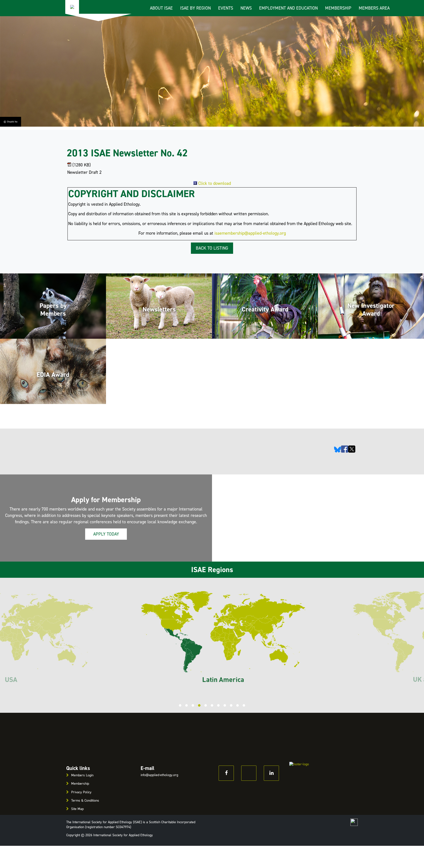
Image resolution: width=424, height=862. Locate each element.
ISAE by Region (195, 8)
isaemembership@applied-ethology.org (250, 233)
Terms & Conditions (85, 800)
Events (225, 8)
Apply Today (106, 534)
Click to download (214, 183)
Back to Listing (212, 248)
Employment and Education (288, 8)
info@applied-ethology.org (159, 775)
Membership (338, 8)
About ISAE (161, 8)
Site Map (77, 809)
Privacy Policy (81, 792)
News (246, 8)
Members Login (82, 775)
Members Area (374, 8)
